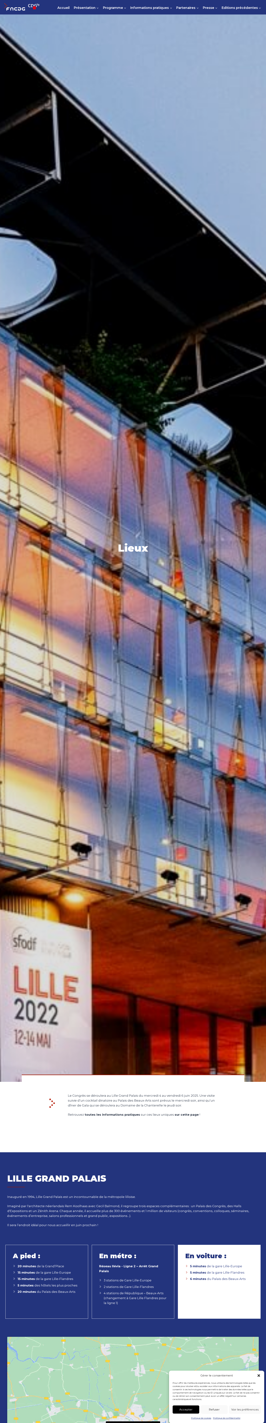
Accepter (185, 1409)
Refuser (214, 1409)
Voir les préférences (245, 1409)
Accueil (63, 8)
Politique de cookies (201, 1418)
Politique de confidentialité (226, 1418)
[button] (259, 1375)
